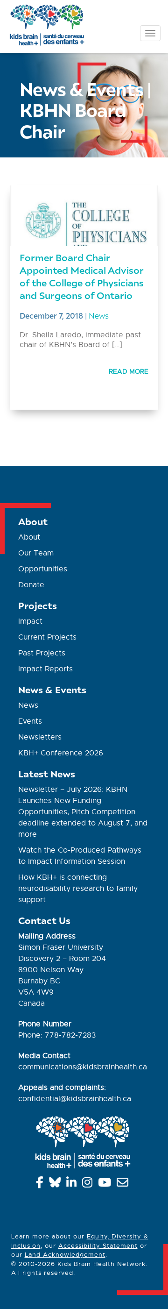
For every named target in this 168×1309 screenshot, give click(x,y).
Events (30, 721)
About (29, 537)
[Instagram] (89, 1184)
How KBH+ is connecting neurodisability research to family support (78, 888)
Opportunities (42, 569)
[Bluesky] (56, 1184)
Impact (30, 621)
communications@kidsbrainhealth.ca (82, 1067)
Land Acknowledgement (65, 1255)
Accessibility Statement (98, 1246)
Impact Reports (45, 669)
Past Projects (41, 653)
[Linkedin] (73, 1184)
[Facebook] (41, 1184)
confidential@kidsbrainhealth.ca (74, 1098)
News (99, 315)
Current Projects (47, 637)
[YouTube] (106, 1184)
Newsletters (40, 737)
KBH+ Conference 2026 (60, 753)
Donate (31, 585)
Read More (128, 371)
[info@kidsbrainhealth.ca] (124, 1184)
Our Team (36, 553)
